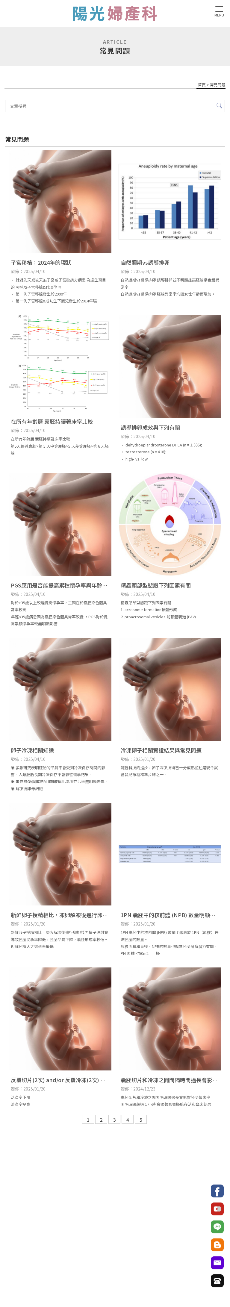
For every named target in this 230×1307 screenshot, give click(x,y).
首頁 (202, 84)
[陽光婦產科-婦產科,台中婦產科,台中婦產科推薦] (115, 14)
